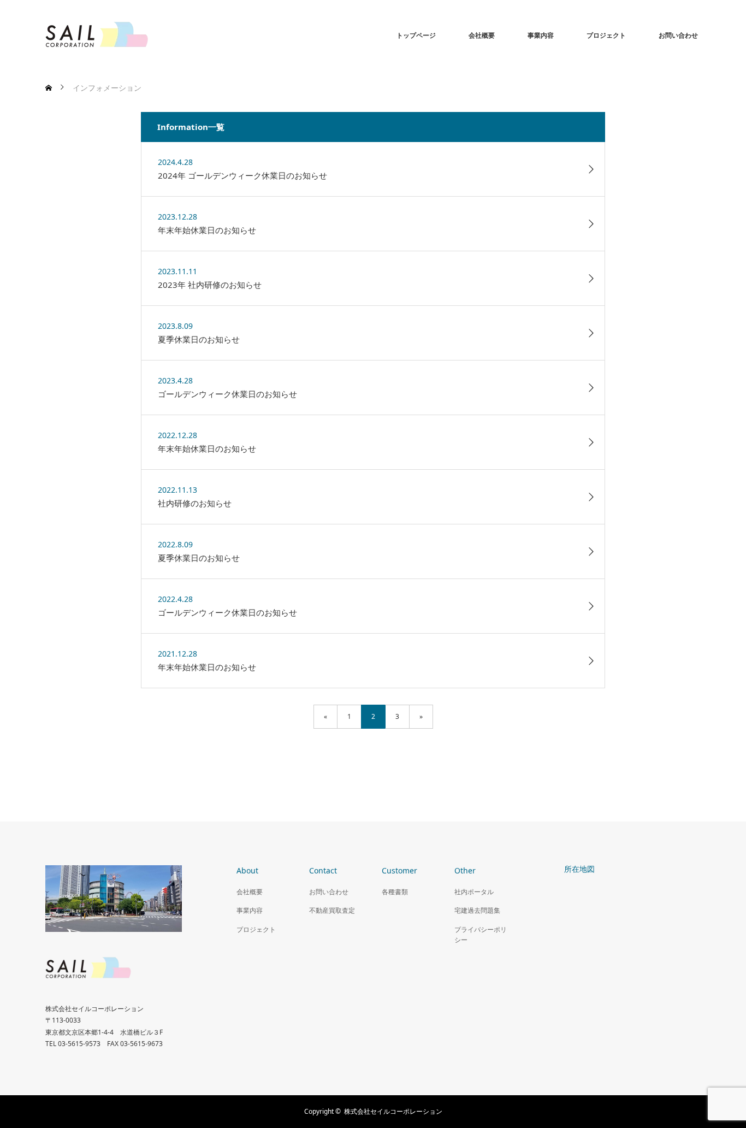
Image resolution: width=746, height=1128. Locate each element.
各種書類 (395, 891)
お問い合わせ (678, 35)
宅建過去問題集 (477, 910)
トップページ (416, 35)
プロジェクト (606, 35)
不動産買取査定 (332, 910)
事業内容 (541, 35)
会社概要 (482, 35)
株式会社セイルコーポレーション (393, 1111)
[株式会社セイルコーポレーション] (127, 35)
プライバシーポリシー (480, 934)
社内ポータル (474, 891)
